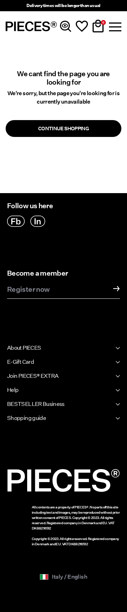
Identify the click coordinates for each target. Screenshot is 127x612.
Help (12, 390)
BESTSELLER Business (36, 404)
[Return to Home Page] (31, 26)
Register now (28, 290)
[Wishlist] (82, 26)
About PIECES (24, 347)
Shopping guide (26, 418)
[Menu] (114, 26)
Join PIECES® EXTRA (32, 376)
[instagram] (37, 221)
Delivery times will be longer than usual (63, 5)
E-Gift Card (20, 361)
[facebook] (16, 221)
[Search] (66, 26)
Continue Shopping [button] (63, 128)
